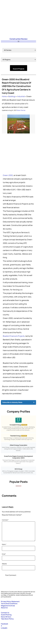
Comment (5, 520)
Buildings (12, 96)
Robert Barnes (21, 110)
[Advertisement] (18, 18)
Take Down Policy (7, 619)
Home (4, 96)
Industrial (21, 96)
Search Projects (18, 69)
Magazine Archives (8, 606)
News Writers (6, 617)
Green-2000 (8, 175)
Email (4, 554)
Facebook (4, 624)
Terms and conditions (9, 603)
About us (4, 608)
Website (4, 564)
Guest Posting (6, 615)
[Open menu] (18, 41)
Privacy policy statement (10, 601)
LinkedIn (4, 628)
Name (4, 544)
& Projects (14, 336)
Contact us (5, 613)
